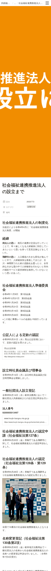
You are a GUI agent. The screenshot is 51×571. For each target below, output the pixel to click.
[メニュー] (47, 3)
